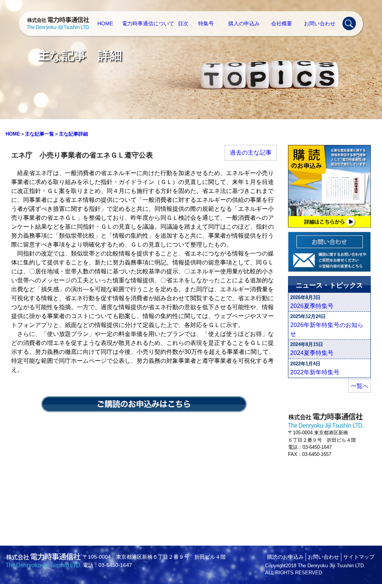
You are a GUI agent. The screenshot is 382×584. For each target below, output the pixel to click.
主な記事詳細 (73, 134)
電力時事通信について (148, 23)
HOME (105, 23)
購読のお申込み (285, 557)
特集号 (206, 23)
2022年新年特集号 (314, 372)
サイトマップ (359, 557)
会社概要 (281, 23)
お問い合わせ (319, 23)
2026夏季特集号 (312, 306)
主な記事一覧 (39, 134)
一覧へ (360, 386)
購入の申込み (244, 23)
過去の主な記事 (251, 152)
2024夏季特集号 (312, 353)
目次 (183, 23)
